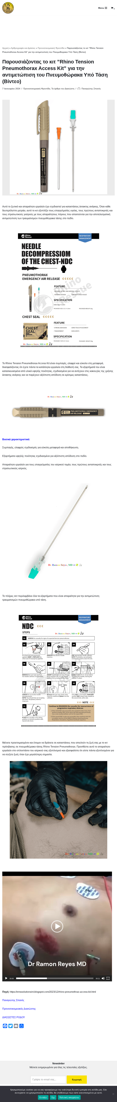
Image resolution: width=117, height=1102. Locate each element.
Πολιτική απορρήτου (69, 1097)
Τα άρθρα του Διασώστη (62, 88)
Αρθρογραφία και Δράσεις (23, 48)
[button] (57, 926)
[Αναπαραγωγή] (6, 978)
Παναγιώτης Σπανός (91, 88)
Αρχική (5, 48)
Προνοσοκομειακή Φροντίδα (51, 48)
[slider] (54, 978)
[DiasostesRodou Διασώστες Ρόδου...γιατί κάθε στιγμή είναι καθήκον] (8, 8)
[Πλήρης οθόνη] (108, 978)
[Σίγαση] (103, 978)
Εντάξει (43, 1097)
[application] (57, 926)
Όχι (53, 1097)
